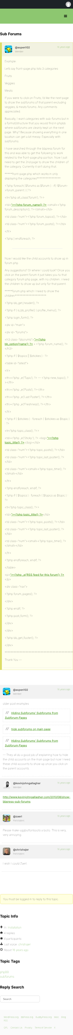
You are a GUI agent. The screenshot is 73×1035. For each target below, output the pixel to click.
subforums (7, 976)
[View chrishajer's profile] (6, 851)
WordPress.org (11, 1017)
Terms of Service (43, 1027)
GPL (6, 1027)
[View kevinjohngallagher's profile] (6, 785)
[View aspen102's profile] (8, 49)
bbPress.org (6, 16)
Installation (15, 927)
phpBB (4, 972)
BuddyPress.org (44, 1017)
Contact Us (16, 1027)
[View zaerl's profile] (6, 818)
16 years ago (63, 47)
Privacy (28, 1027)
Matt (56, 1017)
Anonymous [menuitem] (68, 4)
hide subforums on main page (31, 729)
